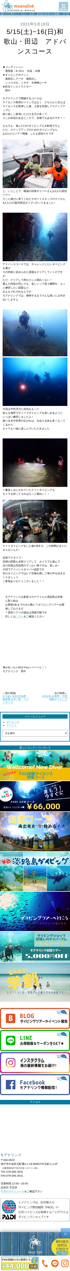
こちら (20, 616)
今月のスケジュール (12, 1191)
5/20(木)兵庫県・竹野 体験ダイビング (56, 698)
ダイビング (12, 721)
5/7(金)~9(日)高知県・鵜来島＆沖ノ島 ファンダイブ (16, 699)
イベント (11, 725)
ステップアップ (35, 17)
